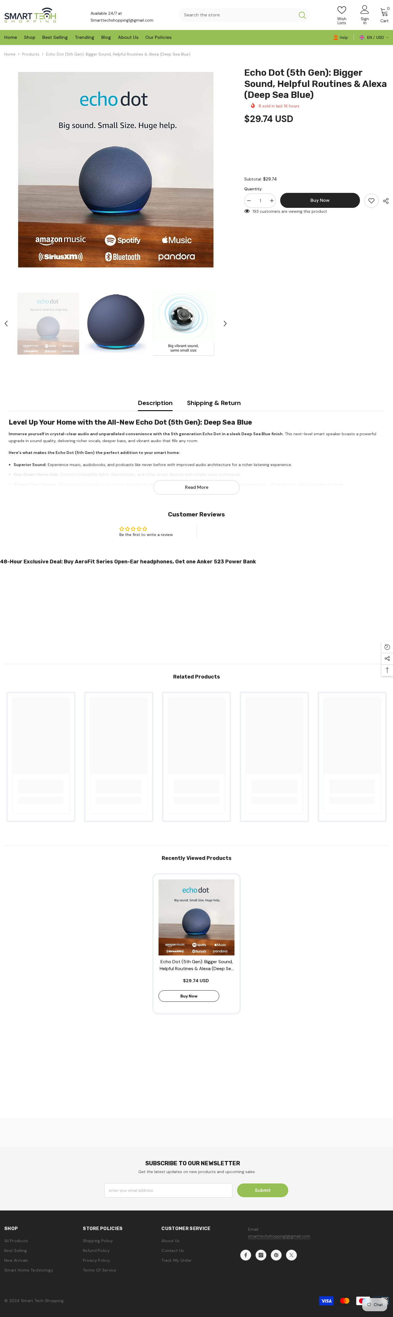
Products (30, 54)
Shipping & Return (214, 403)
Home (10, 54)
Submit (263, 1190)
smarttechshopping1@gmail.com (279, 1236)
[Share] (384, 201)
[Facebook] (245, 1255)
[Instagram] (260, 1255)
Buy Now (196, 1306)
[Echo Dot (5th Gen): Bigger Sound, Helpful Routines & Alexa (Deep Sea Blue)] (196, 917)
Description (155, 403)
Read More (196, 487)
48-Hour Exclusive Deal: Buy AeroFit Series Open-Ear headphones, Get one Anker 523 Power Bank (128, 561)
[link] (340, 37)
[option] (115, 169)
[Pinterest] (276, 1255)
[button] (6, 323)
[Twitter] (291, 1255)
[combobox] (237, 15)
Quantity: (253, 188)
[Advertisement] (172, 612)
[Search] (244, 15)
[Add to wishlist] (371, 200)
